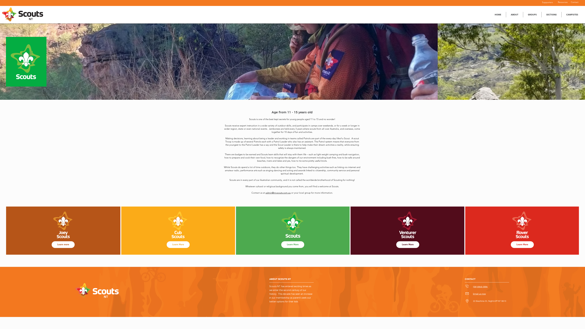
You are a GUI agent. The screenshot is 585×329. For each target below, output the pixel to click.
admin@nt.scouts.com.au (278, 192)
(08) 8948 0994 (480, 286)
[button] (532, 14)
